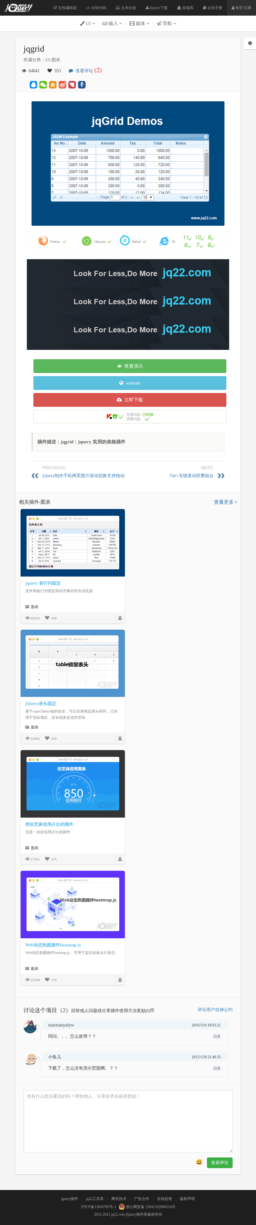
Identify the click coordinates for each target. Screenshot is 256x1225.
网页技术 (118, 1199)
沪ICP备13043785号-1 (98, 1207)
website (131, 383)
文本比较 (128, 8)
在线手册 (214, 8)
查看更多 (224, 502)
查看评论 (87, 70)
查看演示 (132, 366)
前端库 (187, 8)
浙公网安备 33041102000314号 (150, 1207)
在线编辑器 (67, 8)
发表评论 (220, 1162)
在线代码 (98, 8)
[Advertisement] (141, 303)
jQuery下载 (158, 8)
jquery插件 (69, 1199)
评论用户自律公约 (215, 1009)
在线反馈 (164, 1199)
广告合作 (141, 1199)
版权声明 (187, 1199)
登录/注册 (242, 8)
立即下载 (132, 399)
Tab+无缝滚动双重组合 (192, 475)
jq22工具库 (95, 1199)
